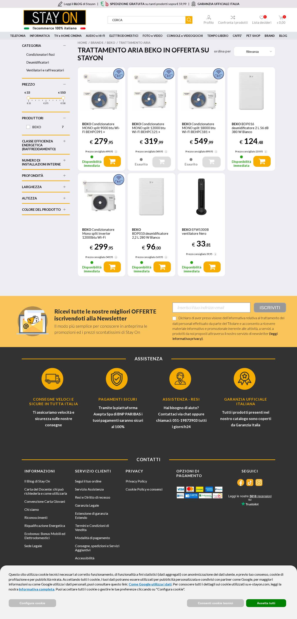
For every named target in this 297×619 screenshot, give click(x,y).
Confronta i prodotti (233, 22)
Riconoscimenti (35, 517)
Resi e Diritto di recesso (92, 497)
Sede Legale (33, 546)
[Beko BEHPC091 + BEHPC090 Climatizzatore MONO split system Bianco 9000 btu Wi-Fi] (101, 91)
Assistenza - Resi (181, 399)
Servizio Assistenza (89, 489)
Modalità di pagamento (92, 538)
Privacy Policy (136, 481)
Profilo (209, 22)
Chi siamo (31, 509)
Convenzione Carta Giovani (44, 501)
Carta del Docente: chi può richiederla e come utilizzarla (45, 491)
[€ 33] (28, 98)
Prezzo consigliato (95, 151)
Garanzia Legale (87, 505)
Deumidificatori (37, 62)
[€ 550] (63, 98)
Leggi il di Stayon (79, 4)
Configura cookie (32, 603)
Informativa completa (36, 589)
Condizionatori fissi (40, 54)
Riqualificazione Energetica (44, 525)
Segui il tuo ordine (88, 481)
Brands (97, 42)
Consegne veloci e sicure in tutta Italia (53, 401)
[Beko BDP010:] (151, 197)
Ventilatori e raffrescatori (45, 70)
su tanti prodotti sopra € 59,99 (148, 4)
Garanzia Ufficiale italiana (245, 401)
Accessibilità (84, 558)
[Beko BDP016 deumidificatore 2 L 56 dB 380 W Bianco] (251, 91)
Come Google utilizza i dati (150, 584)
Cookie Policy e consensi (144, 489)
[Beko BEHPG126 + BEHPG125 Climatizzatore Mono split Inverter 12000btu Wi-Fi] (101, 197)
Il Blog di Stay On (37, 481)
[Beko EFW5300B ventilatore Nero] (201, 197)
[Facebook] (240, 482)
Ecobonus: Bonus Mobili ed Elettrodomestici (44, 535)
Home (82, 42)
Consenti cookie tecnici (215, 603)
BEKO (111, 42)
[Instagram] (258, 482)
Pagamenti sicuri (117, 399)
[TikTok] (249, 482)
